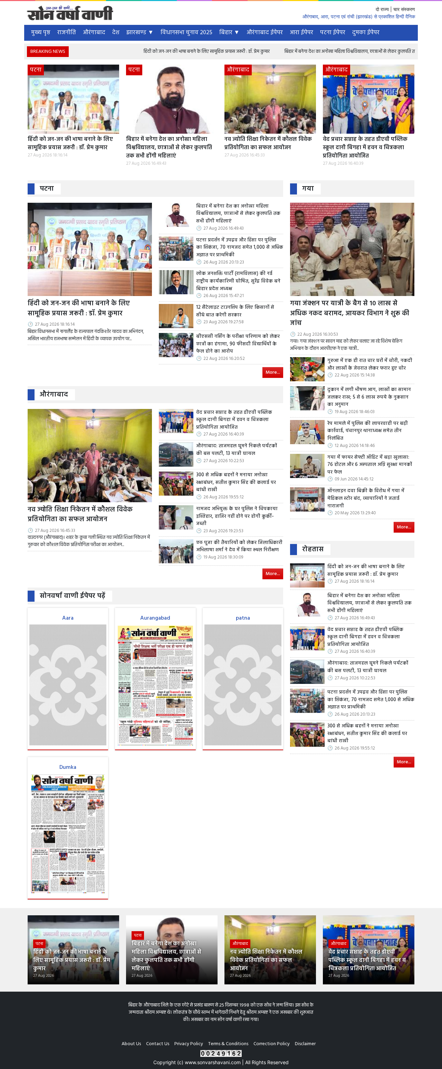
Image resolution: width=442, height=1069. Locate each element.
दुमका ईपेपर (365, 32)
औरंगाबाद (94, 32)
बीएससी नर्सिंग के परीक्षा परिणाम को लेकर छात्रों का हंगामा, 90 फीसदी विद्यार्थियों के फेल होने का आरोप (238, 344)
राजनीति (66, 32)
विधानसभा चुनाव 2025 (186, 32)
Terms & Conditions (228, 1044)
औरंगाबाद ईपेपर (265, 32)
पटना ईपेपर (332, 32)
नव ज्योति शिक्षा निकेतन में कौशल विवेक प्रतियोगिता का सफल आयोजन (268, 143)
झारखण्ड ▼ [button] (140, 32)
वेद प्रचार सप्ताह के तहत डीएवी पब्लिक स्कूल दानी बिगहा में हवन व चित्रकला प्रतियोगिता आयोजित (365, 147)
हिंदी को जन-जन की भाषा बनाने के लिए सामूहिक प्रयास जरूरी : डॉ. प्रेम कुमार (163, 51)
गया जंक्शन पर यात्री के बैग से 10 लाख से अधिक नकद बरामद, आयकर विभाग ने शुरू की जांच (349, 313)
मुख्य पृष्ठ (40, 32)
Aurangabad (155, 618)
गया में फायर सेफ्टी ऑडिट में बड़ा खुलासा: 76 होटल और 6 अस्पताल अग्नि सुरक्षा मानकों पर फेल (369, 465)
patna (243, 618)
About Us (131, 1044)
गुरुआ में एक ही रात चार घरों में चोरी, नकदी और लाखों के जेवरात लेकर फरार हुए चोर (369, 364)
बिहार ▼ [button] (229, 32)
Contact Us (157, 1044)
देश (115, 32)
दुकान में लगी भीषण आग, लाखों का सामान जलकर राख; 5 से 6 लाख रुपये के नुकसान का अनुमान (369, 397)
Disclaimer (305, 1044)
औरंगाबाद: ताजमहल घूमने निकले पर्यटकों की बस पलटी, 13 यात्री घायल (236, 449)
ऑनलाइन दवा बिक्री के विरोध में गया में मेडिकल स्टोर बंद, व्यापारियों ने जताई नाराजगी (365, 498)
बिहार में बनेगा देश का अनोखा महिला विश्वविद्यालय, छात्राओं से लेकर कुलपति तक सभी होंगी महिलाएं (323, 51)
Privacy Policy (188, 1044)
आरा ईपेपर (301, 32)
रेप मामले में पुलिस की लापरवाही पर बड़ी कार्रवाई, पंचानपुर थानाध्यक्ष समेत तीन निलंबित (367, 431)
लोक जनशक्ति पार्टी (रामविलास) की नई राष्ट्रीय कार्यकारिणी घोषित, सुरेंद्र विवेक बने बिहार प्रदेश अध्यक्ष (238, 281)
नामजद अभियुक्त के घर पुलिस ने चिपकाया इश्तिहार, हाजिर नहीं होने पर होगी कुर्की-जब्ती (237, 516)
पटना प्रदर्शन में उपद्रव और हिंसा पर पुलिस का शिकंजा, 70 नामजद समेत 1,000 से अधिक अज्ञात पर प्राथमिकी (239, 248)
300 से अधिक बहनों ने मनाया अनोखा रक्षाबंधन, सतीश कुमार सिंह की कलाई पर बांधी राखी (236, 482)
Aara (68, 618)
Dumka (67, 767)
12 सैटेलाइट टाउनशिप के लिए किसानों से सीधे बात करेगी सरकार (235, 311)
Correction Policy (271, 1044)
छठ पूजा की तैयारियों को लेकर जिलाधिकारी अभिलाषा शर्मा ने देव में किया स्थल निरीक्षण (239, 546)
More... (273, 372)
